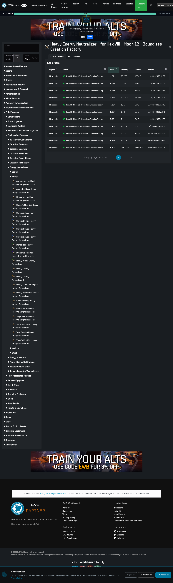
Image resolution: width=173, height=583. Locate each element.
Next (90, 37)
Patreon (120, 538)
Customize (147, 575)
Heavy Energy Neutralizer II (20, 278)
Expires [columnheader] (151, 70)
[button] (14, 5)
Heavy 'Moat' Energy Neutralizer (23, 262)
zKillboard (118, 508)
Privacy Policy (16, 578)
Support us (67, 511)
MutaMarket (119, 514)
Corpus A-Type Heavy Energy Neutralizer (24, 214)
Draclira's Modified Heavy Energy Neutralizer (23, 254)
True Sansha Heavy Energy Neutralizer (23, 334)
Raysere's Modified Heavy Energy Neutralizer (23, 310)
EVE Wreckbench (70, 538)
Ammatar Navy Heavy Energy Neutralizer (24, 191)
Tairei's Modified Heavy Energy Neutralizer (24, 326)
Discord (120, 535)
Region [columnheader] (52, 70)
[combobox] (9, 58)
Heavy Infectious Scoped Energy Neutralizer (25, 294)
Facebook (121, 531)
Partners (66, 508)
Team (64, 514)
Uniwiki (117, 511)
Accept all (164, 575)
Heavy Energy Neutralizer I (20, 270)
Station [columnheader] (65, 70)
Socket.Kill (119, 517)
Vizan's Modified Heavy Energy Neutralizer (24, 342)
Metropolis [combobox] (28, 59)
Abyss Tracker (68, 531)
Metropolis (53, 76)
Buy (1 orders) (74, 57)
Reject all (130, 575)
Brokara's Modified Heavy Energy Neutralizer (23, 198)
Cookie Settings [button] (69, 521)
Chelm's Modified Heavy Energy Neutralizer (25, 206)
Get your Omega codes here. (53, 494)
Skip (83, 37)
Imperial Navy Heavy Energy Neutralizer (23, 302)
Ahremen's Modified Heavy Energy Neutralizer (23, 183)
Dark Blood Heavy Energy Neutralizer (22, 246)
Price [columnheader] (112, 70)
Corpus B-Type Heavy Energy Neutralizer (24, 222)
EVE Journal (68, 535)
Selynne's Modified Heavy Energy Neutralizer (23, 318)
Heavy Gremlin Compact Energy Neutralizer (25, 286)
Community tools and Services (128, 521)
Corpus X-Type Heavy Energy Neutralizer (24, 238)
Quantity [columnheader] (124, 70)
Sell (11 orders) (57, 57)
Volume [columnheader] (138, 70)
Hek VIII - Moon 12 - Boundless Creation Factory (83, 76)
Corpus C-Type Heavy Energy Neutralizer (24, 230)
